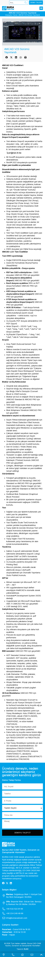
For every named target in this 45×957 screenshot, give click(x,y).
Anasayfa (8, 15)
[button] (41, 8)
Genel (15, 15)
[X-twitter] (7, 883)
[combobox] (16, 3)
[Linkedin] (11, 883)
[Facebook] (3, 883)
